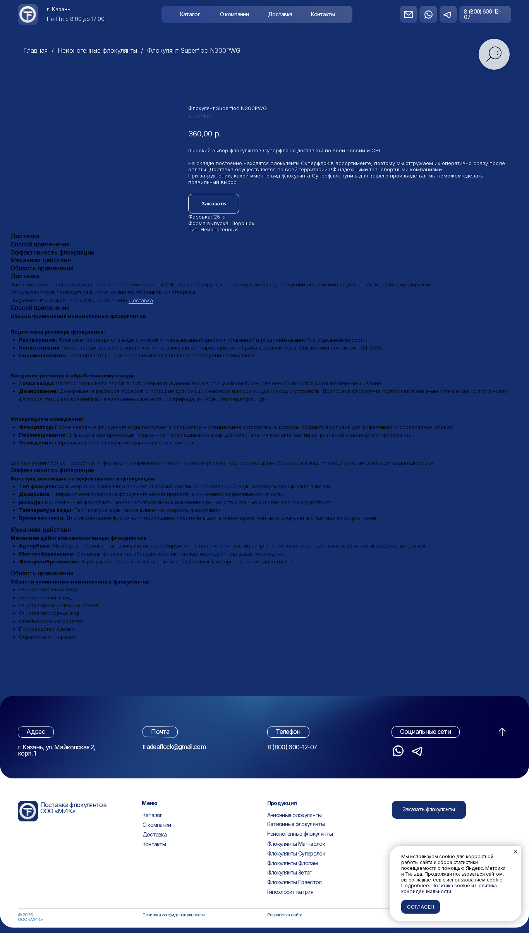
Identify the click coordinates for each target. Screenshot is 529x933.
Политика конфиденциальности (174, 915)
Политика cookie (450, 885)
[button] (429, 810)
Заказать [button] (213, 203)
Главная (35, 50)
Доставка (141, 300)
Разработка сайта (284, 915)
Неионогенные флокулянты (97, 50)
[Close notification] (515, 852)
